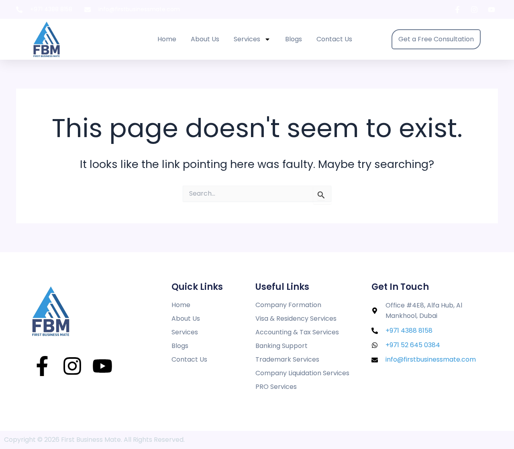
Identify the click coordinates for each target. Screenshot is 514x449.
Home (166, 39)
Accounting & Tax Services (297, 332)
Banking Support (281, 345)
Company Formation (288, 304)
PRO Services (276, 386)
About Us (205, 39)
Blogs (293, 39)
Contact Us (334, 39)
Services (247, 39)
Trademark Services (287, 359)
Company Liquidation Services (302, 373)
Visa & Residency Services (296, 318)
